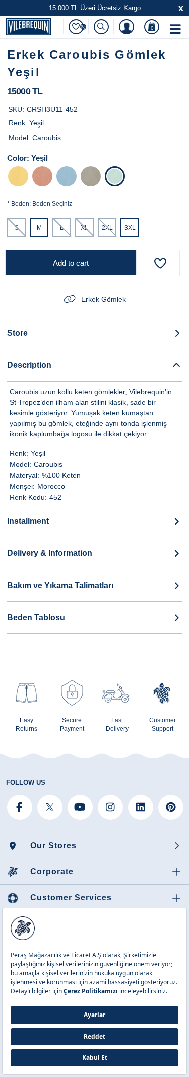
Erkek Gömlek (103, 299)
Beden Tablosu (36, 617)
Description (29, 365)
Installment (28, 521)
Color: (18, 158)
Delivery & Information (49, 553)
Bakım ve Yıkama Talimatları (60, 585)
